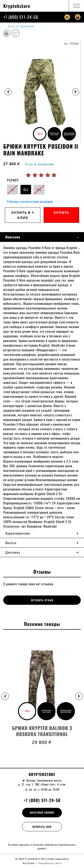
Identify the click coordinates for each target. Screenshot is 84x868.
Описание (13, 237)
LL (12, 189)
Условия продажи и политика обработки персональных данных (42, 846)
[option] (41, 91)
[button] (5, 696)
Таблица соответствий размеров (30, 201)
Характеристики (17, 533)
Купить (61, 212)
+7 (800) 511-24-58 (21, 17)
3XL (39, 189)
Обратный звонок (42, 812)
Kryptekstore (16, 5)
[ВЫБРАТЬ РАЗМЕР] (42, 683)
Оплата (11, 542)
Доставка (12, 552)
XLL (25, 189)
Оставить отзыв (42, 600)
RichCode (29, 863)
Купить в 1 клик (22, 215)
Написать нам (42, 827)
